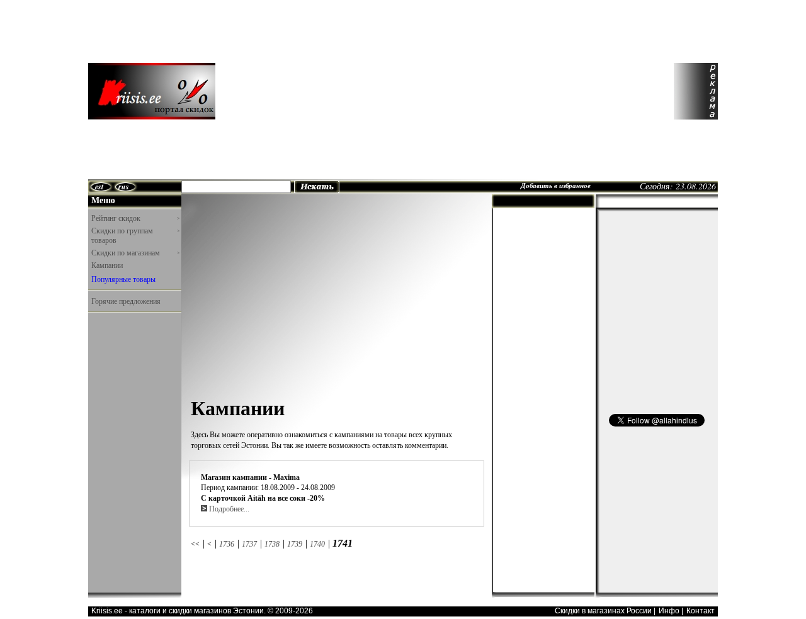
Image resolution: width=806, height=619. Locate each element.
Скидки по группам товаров (135, 235)
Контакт (700, 610)
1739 (294, 544)
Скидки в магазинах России (603, 610)
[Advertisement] (416, 91)
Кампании (107, 265)
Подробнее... (228, 509)
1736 (226, 544)
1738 (272, 544)
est (99, 186)
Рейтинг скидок (135, 218)
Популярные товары (123, 279)
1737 (249, 544)
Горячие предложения (126, 301)
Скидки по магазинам (135, 252)
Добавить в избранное (556, 185)
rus (123, 186)
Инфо (669, 610)
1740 (317, 544)
